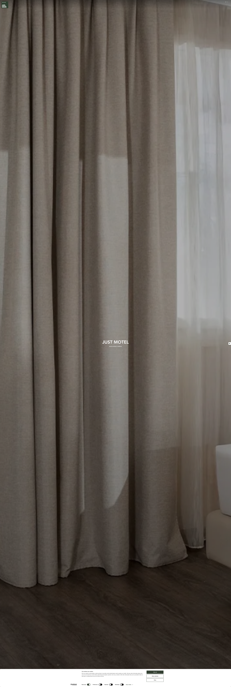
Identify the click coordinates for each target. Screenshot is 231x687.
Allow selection (155, 676)
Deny (155, 680)
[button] (229, 343)
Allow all (155, 672)
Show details (128, 684)
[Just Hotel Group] (4, 4)
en (227, 2)
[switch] (100, 685)
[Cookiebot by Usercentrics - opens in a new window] (73, 685)
